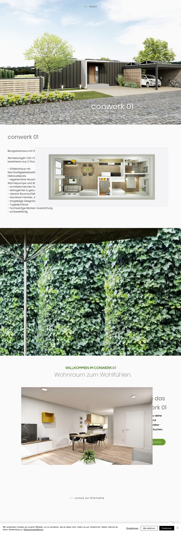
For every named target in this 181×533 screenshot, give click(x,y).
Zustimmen (167, 528)
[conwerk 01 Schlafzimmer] (85, 460)
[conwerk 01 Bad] (92, 460)
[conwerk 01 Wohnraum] (78, 460)
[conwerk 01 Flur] (82, 460)
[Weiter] (148, 426)
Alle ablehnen (149, 528)
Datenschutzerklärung (33, 529)
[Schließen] (177, 528)
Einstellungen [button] (132, 528)
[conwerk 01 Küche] (88, 460)
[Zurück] (25, 426)
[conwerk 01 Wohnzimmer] (95, 460)
